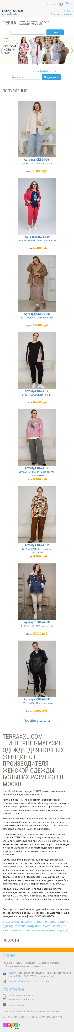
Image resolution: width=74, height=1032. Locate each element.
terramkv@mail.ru (10, 14)
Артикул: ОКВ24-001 (37, 159)
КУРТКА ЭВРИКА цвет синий (37, 626)
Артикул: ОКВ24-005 (37, 699)
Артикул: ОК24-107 (37, 468)
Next (72, 50)
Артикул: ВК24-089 (37, 236)
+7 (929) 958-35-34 (12, 11)
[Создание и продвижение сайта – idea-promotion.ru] (11, 1026)
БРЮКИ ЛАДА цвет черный (37, 394)
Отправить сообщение (62, 14)
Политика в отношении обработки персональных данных (31, 1011)
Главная (7, 962)
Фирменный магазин (17, 966)
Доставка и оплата (49, 962)
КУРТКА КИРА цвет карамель (37, 317)
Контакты (38, 966)
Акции (19, 962)
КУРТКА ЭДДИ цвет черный (37, 703)
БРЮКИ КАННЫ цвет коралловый (37, 240)
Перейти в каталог (37, 720)
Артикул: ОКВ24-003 (37, 314)
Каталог (30, 962)
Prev (1, 50)
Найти (55, 32)
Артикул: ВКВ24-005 (37, 622)
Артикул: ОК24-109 (37, 545)
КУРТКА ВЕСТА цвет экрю (37, 163)
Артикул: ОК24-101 (37, 391)
